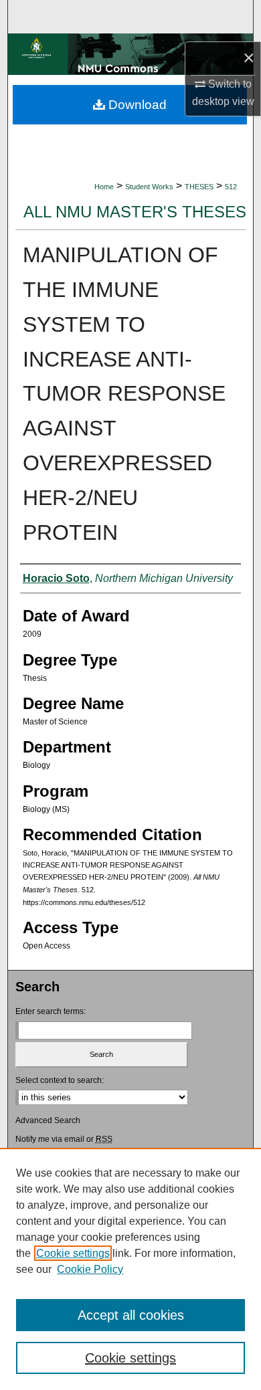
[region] (130, 1269)
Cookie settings (73, 1253)
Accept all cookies (131, 1315)
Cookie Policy (90, 1269)
